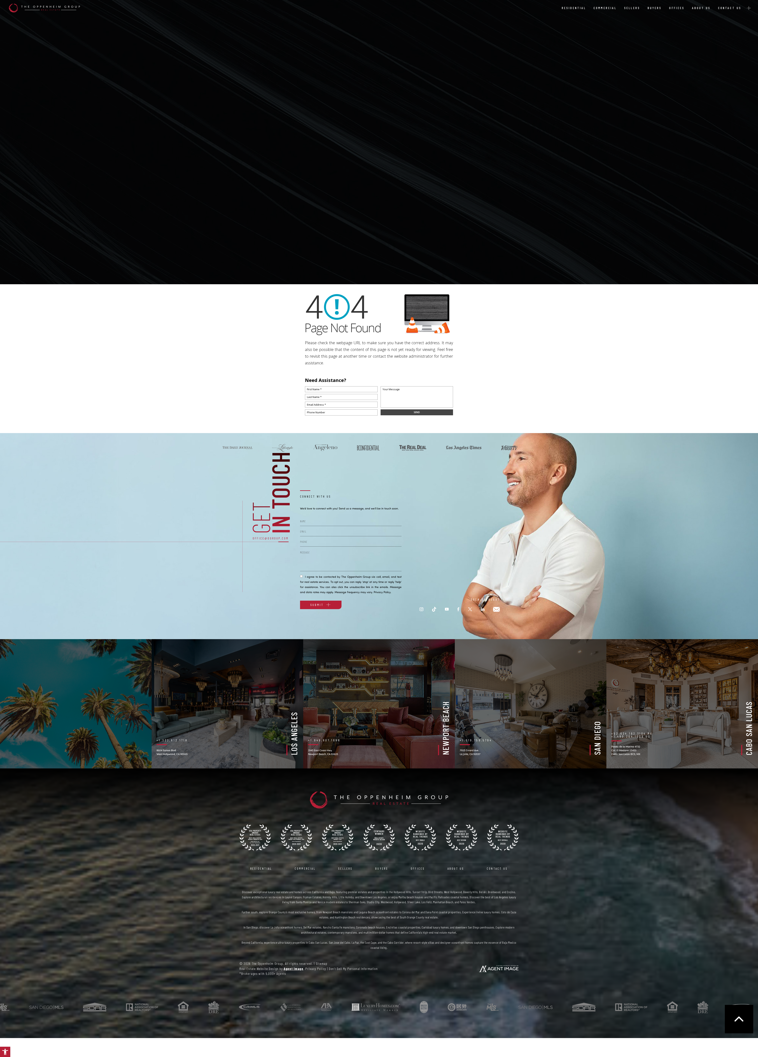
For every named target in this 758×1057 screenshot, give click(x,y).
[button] (5, 1052)
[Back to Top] (739, 1019)
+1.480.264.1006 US (631, 736)
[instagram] (421, 609)
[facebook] (458, 609)
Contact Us (729, 8)
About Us (701, 8)
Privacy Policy (382, 592)
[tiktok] (434, 609)
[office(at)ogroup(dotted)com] (496, 609)
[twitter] (470, 609)
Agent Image (293, 969)
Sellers (632, 8)
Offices (677, 8)
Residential (574, 8)
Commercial (605, 8)
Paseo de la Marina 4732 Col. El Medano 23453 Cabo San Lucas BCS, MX (625, 750)
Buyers (655, 8)
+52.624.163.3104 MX (632, 733)
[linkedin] (482, 609)
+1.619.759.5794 (476, 740)
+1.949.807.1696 (324, 740)
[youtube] (447, 609)
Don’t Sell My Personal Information (353, 969)
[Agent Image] (499, 968)
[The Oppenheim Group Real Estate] (44, 8)
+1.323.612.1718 (172, 740)
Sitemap (321, 963)
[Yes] (301, 576)
